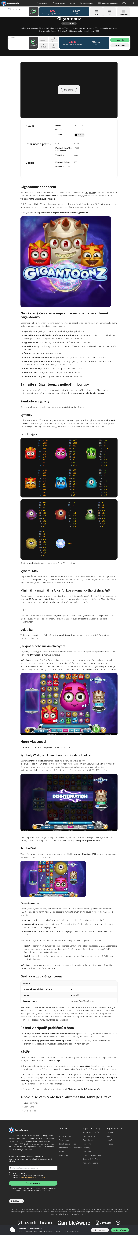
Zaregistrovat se (33, 1183)
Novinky (62, 1151)
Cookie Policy (64, 1140)
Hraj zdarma (69, 90)
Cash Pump (29, 1106)
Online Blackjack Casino (92, 1155)
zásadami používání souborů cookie (32, 1177)
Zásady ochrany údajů (67, 1144)
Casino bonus (88, 1140)
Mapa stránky (64, 1155)
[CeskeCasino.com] (13, 3)
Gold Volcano (30, 1110)
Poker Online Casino (90, 1163)
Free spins (87, 1144)
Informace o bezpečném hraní (70, 1148)
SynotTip (110, 1140)
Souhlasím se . (28, 1177)
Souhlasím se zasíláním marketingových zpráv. (27, 1175)
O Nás (61, 1132)
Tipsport (110, 1132)
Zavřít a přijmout (120, 1230)
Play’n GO (72, 23)
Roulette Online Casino (91, 1159)
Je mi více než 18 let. (18, 1173)
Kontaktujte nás (65, 1136)
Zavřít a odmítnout (100, 1230)
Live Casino (87, 1151)
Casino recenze (89, 1136)
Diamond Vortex (31, 1103)
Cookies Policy (74, 1231)
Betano (109, 1136)
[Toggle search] (134, 3)
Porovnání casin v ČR (91, 1132)
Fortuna (110, 1144)
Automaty (86, 1148)
